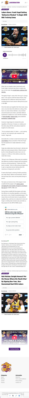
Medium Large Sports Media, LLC (12, 393)
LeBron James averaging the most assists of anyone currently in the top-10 (14, 185)
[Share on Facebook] (9, 395)
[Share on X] (12, 395)
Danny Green (14, 116)
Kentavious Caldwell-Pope (8, 118)
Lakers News (5, 9)
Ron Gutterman (4, 24)
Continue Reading (14, 349)
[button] (2, 2)
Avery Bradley (6, 116)
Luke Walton (4, 140)
